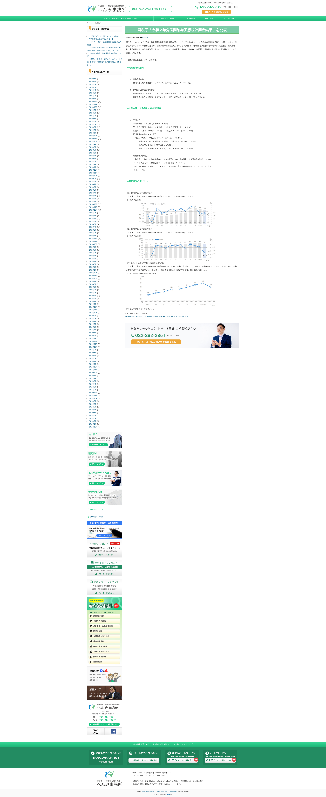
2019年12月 (93, 307)
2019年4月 (93, 330)
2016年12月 (93, 393)
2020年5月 (93, 293)
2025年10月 (93, 107)
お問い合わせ (228, 18)
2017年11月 (93, 370)
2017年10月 (93, 373)
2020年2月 (93, 301)
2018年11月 (93, 344)
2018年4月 (93, 358)
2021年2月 (93, 267)
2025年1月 (93, 133)
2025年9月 (93, 110)
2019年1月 (93, 338)
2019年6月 (93, 324)
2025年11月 (93, 104)
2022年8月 (93, 216)
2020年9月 (93, 281)
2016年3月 (93, 418)
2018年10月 (93, 347)
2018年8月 (93, 353)
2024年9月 (93, 144)
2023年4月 (93, 193)
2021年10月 (93, 244)
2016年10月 (93, 398)
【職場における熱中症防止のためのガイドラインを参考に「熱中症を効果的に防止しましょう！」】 (104, 62)
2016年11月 (93, 395)
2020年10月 (93, 278)
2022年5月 (93, 224)
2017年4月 (93, 384)
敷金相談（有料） (97, 517)
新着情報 (145, 37)
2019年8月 (93, 318)
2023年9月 (93, 179)
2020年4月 (93, 296)
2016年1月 (93, 424)
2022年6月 (93, 221)
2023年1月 (93, 201)
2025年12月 (93, 102)
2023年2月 (93, 198)
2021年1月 (93, 270)
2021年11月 (93, 241)
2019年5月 (93, 327)
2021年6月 (93, 256)
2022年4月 (93, 227)
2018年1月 (93, 364)
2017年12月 (93, 367)
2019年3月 (93, 333)
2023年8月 (93, 181)
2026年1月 (93, 99)
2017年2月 (93, 390)
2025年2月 (93, 130)
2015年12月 (93, 427)
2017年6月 (93, 381)
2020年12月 (93, 273)
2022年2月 (93, 233)
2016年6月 (93, 410)
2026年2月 (93, 96)
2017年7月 (93, 378)
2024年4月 (93, 159)
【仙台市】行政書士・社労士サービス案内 (120, 18)
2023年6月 (93, 187)
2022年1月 (93, 236)
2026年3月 (93, 93)
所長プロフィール (168, 18)
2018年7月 (93, 356)
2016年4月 (93, 415)
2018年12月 (93, 341)
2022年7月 (93, 218)
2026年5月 (93, 87)
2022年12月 (93, 204)
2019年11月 (93, 310)
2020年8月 (93, 284)
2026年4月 (93, 90)
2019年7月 (93, 321)
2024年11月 (93, 139)
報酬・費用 (209, 18)
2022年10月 (93, 210)
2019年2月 (93, 336)
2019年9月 (93, 316)
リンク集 (175, 744)
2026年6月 (93, 84)
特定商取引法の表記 (141, 744)
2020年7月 (93, 287)
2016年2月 (93, 421)
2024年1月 (93, 167)
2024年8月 (93, 147)
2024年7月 (93, 150)
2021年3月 (93, 264)
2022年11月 (93, 207)
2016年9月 (93, 401)
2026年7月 (93, 82)
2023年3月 (93, 196)
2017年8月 (93, 376)
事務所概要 (191, 18)
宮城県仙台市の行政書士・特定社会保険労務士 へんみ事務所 (160, 791)
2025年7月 (93, 116)
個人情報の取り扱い (161, 744)
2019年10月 (93, 313)
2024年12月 (93, 136)
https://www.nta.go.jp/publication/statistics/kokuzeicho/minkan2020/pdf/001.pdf (156, 316)
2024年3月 (93, 161)
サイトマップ (187, 744)
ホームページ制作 (159, 794)
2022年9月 (93, 213)
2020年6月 (93, 290)
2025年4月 (93, 124)
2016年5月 (93, 413)
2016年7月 (93, 407)
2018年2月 (93, 361)
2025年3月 (93, 127)
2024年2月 (93, 164)
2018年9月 (93, 350)
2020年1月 (93, 304)
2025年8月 (93, 113)
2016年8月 (93, 404)
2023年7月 (93, 184)
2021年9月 (93, 247)
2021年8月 (93, 250)
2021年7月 (93, 253)
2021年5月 (93, 258)
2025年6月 (93, 119)
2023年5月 (93, 190)
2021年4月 (93, 261)
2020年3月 (93, 298)
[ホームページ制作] (169, 794)
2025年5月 (93, 121)
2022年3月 (93, 230)
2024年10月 (93, 141)
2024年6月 (93, 153)
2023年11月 (93, 173)
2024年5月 (93, 156)
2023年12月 (93, 170)
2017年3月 (93, 387)
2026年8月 (93, 79)
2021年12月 (93, 238)
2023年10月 (93, 176)
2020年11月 (93, 276)
